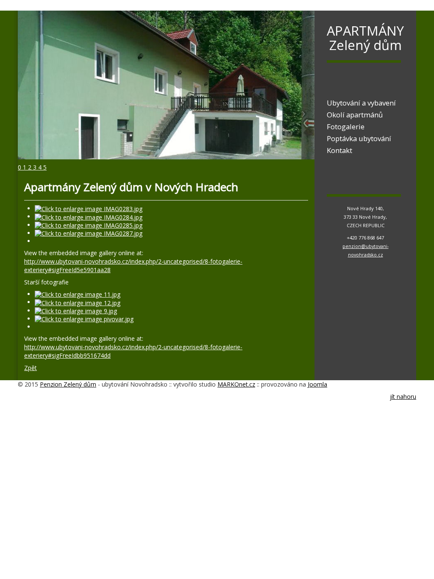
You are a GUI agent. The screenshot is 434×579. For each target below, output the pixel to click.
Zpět (30, 368)
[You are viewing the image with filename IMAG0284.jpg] (88, 216)
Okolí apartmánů (355, 115)
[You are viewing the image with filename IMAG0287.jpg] (88, 233)
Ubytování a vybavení (361, 103)
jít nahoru (403, 396)
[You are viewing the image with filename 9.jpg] (76, 310)
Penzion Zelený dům (68, 384)
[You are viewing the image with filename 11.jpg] (77, 294)
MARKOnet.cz (236, 384)
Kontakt (339, 150)
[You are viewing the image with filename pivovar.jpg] (84, 319)
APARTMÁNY (365, 30)
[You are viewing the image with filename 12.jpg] (77, 302)
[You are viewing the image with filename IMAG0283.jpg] (88, 208)
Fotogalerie (345, 127)
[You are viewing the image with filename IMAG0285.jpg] (88, 225)
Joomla (317, 384)
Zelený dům (365, 45)
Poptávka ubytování (359, 138)
